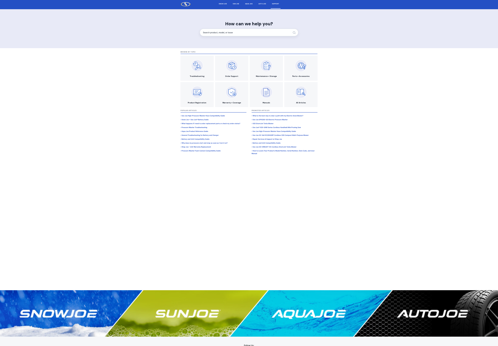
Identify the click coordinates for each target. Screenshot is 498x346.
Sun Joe (236, 4)
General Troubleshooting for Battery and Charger (200, 135)
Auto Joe (262, 4)
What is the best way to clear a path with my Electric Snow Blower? (278, 116)
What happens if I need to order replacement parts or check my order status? (211, 123)
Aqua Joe (249, 4)
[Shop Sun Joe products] (187, 313)
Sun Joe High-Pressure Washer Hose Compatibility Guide (203, 116)
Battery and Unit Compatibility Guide (195, 139)
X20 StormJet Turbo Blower (263, 123)
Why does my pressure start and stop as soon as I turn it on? (205, 143)
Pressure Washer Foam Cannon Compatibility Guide (201, 151)
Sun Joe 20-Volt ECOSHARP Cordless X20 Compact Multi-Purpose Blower (281, 135)
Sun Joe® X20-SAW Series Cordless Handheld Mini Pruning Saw (277, 127)
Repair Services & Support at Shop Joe (267, 139)
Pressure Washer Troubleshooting (194, 127)
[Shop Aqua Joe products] (311, 313)
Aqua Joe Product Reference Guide (195, 131)
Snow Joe (223, 4)
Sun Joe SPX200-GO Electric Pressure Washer (270, 120)
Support (275, 4)
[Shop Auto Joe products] (436, 313)
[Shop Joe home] (186, 4)
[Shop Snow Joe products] (62, 313)
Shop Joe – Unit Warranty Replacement (196, 147)
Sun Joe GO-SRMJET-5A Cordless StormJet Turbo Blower (274, 147)
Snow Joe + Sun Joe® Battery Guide (195, 120)
